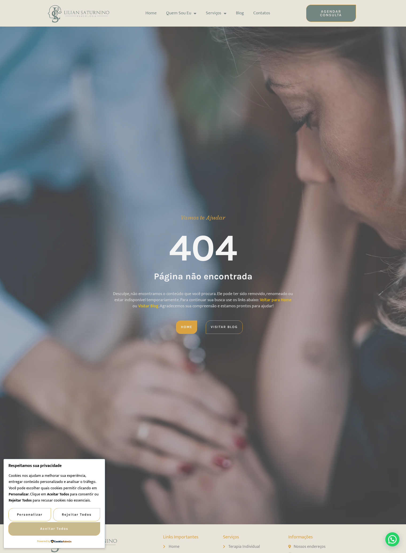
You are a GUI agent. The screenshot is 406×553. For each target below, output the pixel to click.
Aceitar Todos (54, 529)
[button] (392, 539)
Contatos (261, 13)
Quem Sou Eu (178, 13)
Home (151, 13)
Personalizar (30, 515)
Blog (240, 13)
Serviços (213, 13)
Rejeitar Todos (77, 515)
